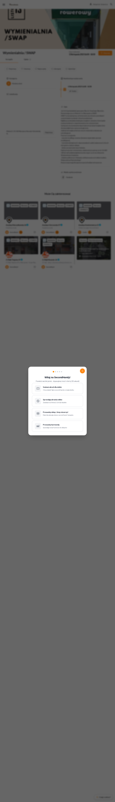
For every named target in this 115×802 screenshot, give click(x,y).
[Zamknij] (82, 370)
